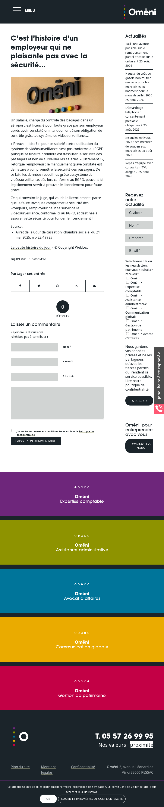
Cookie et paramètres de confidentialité (92, 799)
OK (48, 799)
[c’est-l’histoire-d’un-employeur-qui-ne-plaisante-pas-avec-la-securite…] (57, 94)
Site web (68, 376)
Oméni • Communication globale (137, 312)
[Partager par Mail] (95, 286)
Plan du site (20, 766)
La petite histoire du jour (31, 247)
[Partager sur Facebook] (20, 286)
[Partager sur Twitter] (39, 286)
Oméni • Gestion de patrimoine (133, 325)
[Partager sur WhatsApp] (57, 286)
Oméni (41, 259)
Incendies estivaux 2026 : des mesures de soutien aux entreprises (138, 144)
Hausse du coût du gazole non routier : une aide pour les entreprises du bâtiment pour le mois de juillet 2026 (138, 84)
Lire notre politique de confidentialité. (137, 385)
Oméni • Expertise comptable (133, 286)
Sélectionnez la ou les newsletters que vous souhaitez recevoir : (139, 267)
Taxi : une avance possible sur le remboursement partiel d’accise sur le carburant (139, 52)
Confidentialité (83, 766)
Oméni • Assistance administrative (136, 299)
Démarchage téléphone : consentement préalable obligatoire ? (135, 116)
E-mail (68, 361)
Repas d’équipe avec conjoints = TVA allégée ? (139, 167)
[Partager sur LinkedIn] (76, 286)
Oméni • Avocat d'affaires (139, 336)
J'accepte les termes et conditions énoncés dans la (55, 433)
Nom (67, 346)
